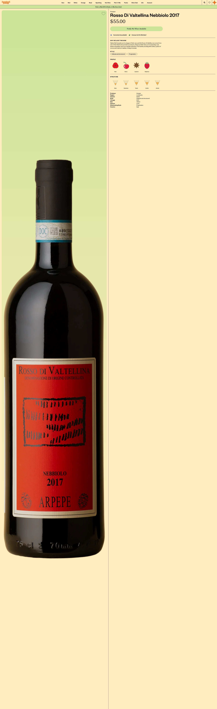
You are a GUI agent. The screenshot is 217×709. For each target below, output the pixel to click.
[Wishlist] (209, 2)
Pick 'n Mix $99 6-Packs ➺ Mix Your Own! (108, 7)
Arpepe (112, 11)
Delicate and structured (118, 54)
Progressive (132, 54)
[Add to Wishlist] (103, 14)
